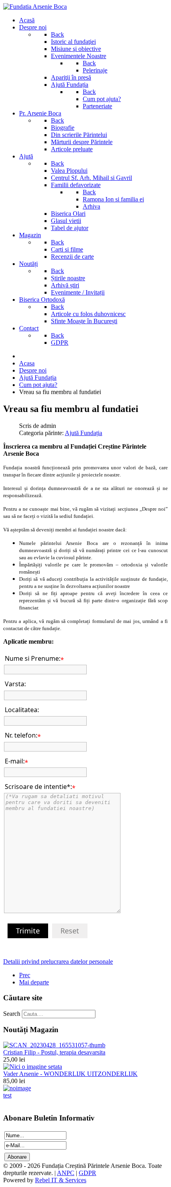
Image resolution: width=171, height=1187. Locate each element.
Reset (69, 930)
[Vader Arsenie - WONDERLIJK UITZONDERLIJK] (32, 1066)
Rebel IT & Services (60, 1180)
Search (11, 1013)
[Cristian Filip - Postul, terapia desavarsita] (54, 1045)
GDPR (87, 1172)
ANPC (65, 1172)
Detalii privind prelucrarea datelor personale (58, 961)
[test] (17, 1088)
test (7, 1095)
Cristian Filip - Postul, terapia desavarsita (54, 1052)
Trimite (28, 930)
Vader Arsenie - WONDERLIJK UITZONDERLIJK (70, 1073)
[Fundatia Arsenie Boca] (35, 6)
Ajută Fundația (83, 433)
